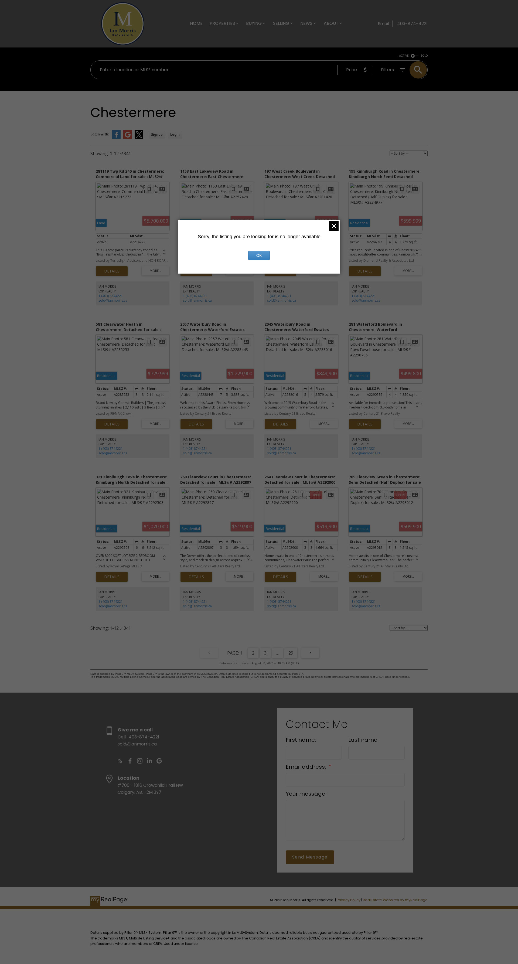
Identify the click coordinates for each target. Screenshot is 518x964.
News (306, 23)
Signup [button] (157, 134)
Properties (222, 23)
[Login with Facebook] (116, 137)
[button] (120, 761)
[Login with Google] (127, 137)
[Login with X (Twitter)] (139, 137)
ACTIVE (404, 56)
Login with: (99, 134)
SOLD (424, 56)
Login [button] (175, 134)
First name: (301, 740)
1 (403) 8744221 (110, 296)
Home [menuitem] (196, 23)
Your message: (306, 794)
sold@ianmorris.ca (112, 300)
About (331, 23)
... (277, 653)
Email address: (306, 767)
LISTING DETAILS (112, 271)
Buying (254, 23)
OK (259, 255)
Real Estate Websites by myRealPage (395, 900)
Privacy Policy (348, 900)
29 (290, 653)
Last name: (363, 740)
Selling (281, 23)
